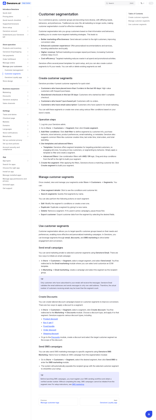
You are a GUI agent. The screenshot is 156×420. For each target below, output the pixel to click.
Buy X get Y (48, 322)
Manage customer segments (139, 21)
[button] (28, 16)
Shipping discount (51, 333)
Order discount (49, 330)
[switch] (151, 3)
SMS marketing (78, 384)
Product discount (50, 319)
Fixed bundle (48, 326)
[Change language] (142, 3)
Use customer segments (137, 24)
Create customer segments (138, 17)
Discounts (55, 337)
